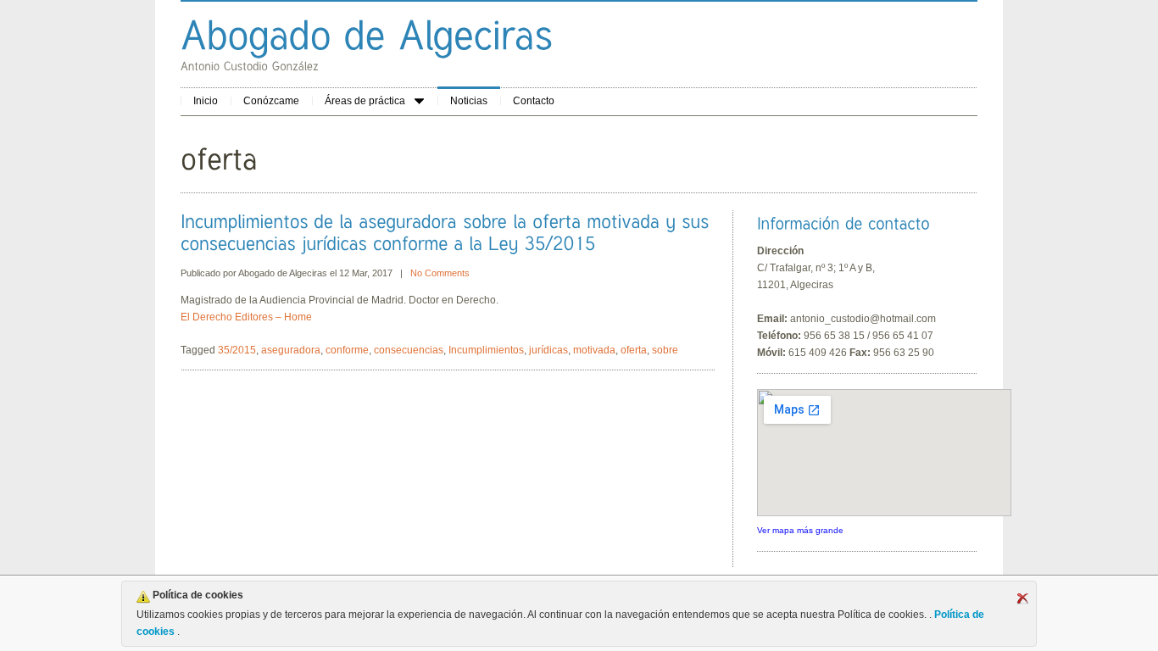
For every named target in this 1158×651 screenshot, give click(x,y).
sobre (665, 350)
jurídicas (548, 350)
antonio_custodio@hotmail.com (863, 319)
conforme (347, 350)
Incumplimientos (486, 350)
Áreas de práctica (365, 101)
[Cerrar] (1022, 598)
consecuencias (408, 350)
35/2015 (237, 350)
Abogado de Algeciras (282, 273)
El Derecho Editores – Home (246, 317)
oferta (634, 350)
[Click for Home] (367, 34)
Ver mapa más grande (800, 530)
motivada (594, 350)
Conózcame (271, 101)
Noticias (468, 101)
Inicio (205, 101)
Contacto (533, 101)
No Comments (440, 273)
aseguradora (290, 350)
